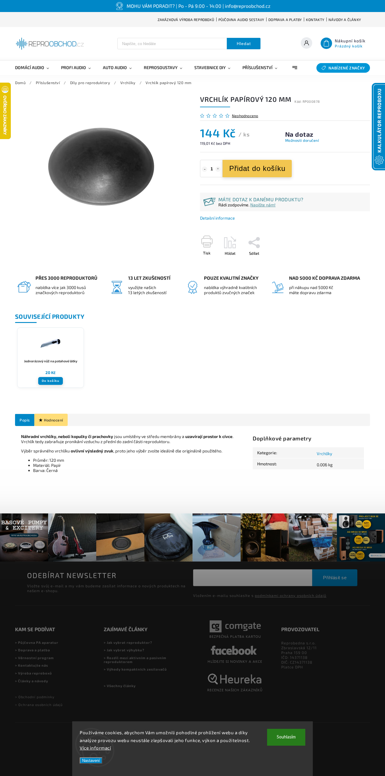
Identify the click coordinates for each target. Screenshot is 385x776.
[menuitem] (35, 67)
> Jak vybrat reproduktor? (128, 642)
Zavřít (351, 263)
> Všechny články (120, 686)
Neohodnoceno (245, 116)
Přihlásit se (334, 577)
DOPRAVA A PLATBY (285, 19)
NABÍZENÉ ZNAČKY (346, 67)
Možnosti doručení (302, 140)
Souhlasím (286, 737)
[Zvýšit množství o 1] (218, 169)
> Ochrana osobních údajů (39, 705)
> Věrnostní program (34, 658)
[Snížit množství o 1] (204, 169)
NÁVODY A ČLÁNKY (344, 19)
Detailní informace (217, 218)
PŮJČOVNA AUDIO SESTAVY (241, 19)
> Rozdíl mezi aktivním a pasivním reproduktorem (135, 660)
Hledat (244, 43)
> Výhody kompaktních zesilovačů (135, 669)
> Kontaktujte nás (31, 665)
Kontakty (315, 19)
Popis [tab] (25, 420)
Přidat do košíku (257, 168)
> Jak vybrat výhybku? (124, 650)
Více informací (95, 747)
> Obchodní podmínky (34, 697)
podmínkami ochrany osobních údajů (290, 595)
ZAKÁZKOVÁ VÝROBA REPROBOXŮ (186, 19)
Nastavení (91, 760)
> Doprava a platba (32, 650)
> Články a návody (31, 681)
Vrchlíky (324, 453)
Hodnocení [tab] (53, 420)
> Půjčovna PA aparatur (36, 642)
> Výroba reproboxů (33, 673)
